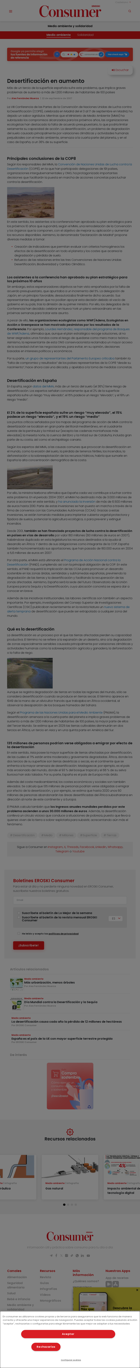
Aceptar (68, 1334)
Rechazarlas (46, 1347)
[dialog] (70, 1339)
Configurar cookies (71, 1360)
